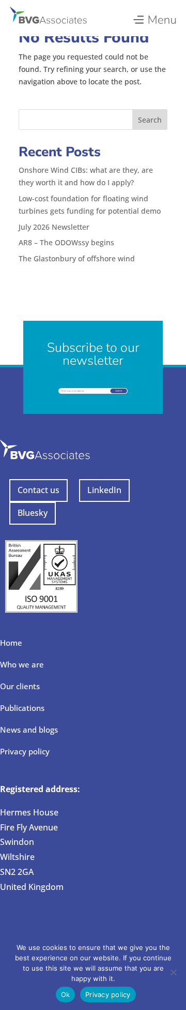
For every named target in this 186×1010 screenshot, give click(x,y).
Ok (65, 994)
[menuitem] (154, 17)
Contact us (38, 490)
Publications (22, 708)
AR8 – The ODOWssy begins (66, 242)
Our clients (20, 686)
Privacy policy (25, 751)
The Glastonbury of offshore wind (77, 258)
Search (150, 120)
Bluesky (33, 512)
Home (11, 642)
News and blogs (29, 729)
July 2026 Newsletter (54, 227)
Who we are (22, 664)
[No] (173, 972)
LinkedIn (104, 490)
